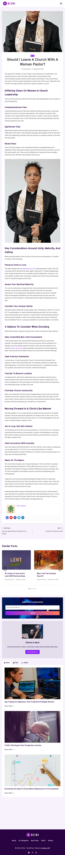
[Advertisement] (32, 811)
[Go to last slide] (5, 569)
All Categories (24, 841)
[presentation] (32, 683)
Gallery (50, 841)
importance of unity (29, 269)
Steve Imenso (27, 69)
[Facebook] (15, 517)
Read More (9, 706)
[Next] (59, 569)
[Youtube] (11, 517)
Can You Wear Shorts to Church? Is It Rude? (14, 531)
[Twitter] (18, 517)
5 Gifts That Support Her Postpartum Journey (23, 745)
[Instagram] (7, 517)
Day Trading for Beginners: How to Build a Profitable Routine (29, 702)
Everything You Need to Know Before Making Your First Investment (32, 789)
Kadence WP (45, 848)
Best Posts (35, 841)
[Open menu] (61, 3)
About (14, 841)
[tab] (29, 588)
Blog (32, 55)
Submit (32, 613)
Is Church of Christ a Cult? (54, 529)
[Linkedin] (22, 517)
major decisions (16, 348)
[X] (32, 852)
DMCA (43, 841)
